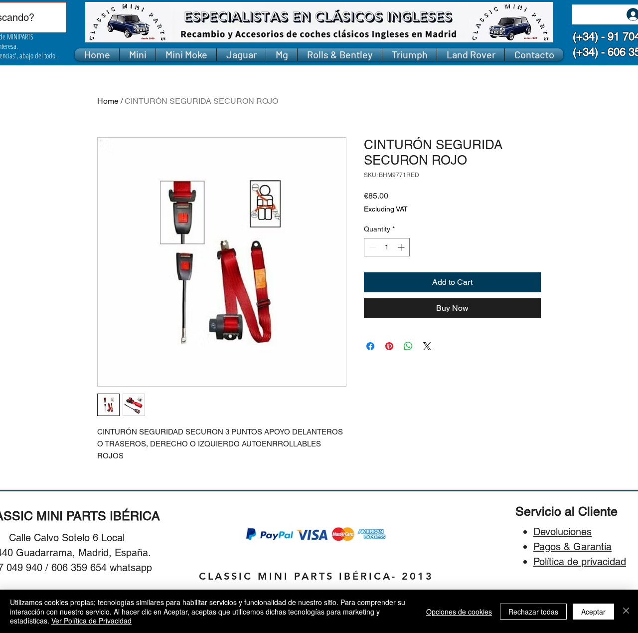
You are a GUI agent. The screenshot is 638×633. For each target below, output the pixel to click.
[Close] (626, 611)
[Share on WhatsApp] (408, 346)
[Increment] (402, 247)
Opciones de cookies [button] (459, 612)
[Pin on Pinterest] (389, 346)
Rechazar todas (533, 612)
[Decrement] (371, 247)
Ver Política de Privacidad (91, 621)
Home (108, 101)
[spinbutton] (387, 247)
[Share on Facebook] (370, 346)
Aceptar (593, 612)
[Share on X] (427, 346)
